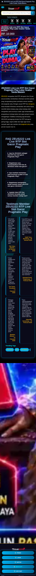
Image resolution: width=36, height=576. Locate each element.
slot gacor (31, 104)
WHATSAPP (19, 566)
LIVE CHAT (19, 570)
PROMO (19, 553)
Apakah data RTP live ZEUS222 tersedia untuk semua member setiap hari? (17, 194)
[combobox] (16, 13)
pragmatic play (25, 124)
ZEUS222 (4, 96)
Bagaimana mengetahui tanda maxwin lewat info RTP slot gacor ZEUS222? (18, 184)
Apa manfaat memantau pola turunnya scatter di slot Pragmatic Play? (18, 174)
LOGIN (19, 557)
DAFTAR (19, 562)
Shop (3, 7)
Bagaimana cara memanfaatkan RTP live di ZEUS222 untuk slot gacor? (17, 164)
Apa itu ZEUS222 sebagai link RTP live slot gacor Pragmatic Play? (17, 155)
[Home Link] (13, 8)
